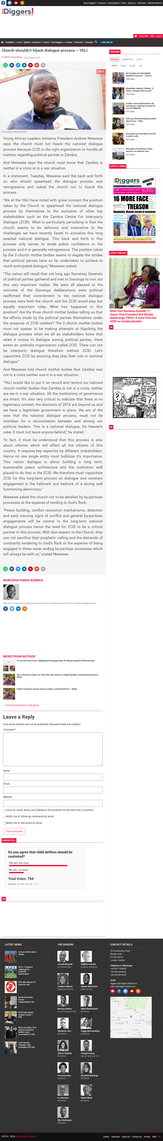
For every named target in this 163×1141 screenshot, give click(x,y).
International (113, 3)
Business (36, 42)
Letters (106, 1136)
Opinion (27, 42)
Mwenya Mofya (65, 1009)
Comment (9, 729)
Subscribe (143, 36)
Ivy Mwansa (63, 1098)
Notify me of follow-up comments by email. (30, 816)
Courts (46, 42)
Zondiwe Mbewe (65, 986)
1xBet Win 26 (107, 42)
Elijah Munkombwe (89, 1009)
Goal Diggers (57, 42)
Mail (154, 1136)
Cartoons (102, 3)
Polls (123, 3)
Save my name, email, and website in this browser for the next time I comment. (50, 810)
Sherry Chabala (65, 1053)
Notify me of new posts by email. (24, 823)
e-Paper (68, 42)
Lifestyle (89, 42)
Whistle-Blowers (155, 3)
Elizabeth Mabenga (89, 1075)
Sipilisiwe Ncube (88, 964)
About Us (132, 3)
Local (19, 42)
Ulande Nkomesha (89, 986)
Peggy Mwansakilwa (90, 1031)
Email (6, 784)
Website (7, 797)
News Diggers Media (26, 1136)
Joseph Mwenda (65, 964)
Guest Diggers (90, 3)
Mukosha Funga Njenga (13, 57)
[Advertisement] (59, 25)
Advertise (142, 3)
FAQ (152, 36)
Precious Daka (64, 1075)
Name (6, 771)
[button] (5, 65)
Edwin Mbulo (86, 1098)
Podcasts (78, 42)
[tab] (114, 59)
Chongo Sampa (88, 1053)
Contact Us (137, 1136)
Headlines (9, 42)
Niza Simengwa (65, 1120)
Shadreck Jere (64, 1031)
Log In (159, 36)
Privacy (147, 1136)
